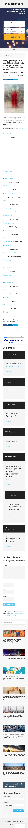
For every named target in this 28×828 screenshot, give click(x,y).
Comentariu (6, 565)
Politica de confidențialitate (20, 821)
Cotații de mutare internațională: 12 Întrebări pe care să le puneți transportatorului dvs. (13, 736)
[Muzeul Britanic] (14, 245)
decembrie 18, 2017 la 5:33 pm (11, 356)
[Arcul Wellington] (14, 283)
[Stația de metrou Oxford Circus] (14, 238)
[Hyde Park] (14, 297)
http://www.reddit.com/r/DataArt (13, 366)
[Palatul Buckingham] (14, 223)
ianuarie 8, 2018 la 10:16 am (10, 382)
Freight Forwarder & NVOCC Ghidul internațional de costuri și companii (13, 716)
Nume (5, 582)
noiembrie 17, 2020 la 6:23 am (11, 529)
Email (4, 589)
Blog (2, 821)
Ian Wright (14, 74)
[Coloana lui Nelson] (14, 208)
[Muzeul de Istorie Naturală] (14, 253)
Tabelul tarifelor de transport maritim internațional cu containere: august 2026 (12, 640)
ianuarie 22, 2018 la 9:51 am (12, 495)
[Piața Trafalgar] (14, 216)
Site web (5, 596)
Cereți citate (15, 37)
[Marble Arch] (14, 275)
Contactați (10, 821)
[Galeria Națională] (14, 260)
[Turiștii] (14, 312)
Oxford (8, 241)
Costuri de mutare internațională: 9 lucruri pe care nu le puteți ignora (14, 697)
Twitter (21, 823)
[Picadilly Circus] (14, 171)
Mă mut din (7, 796)
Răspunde (8, 371)
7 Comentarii (15, 329)
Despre (5, 821)
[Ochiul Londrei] (14, 201)
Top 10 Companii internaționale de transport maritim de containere (14, 754)
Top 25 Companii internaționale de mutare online (14, 659)
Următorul (18, 811)
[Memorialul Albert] (14, 290)
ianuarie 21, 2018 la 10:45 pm (11, 458)
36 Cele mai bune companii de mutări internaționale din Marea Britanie (13, 773)
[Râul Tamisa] (14, 305)
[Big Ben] (14, 186)
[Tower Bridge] (14, 134)
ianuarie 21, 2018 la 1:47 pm (10, 432)
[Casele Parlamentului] (14, 179)
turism (10, 329)
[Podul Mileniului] (14, 268)
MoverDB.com (14, 3)
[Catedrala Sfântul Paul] (14, 193)
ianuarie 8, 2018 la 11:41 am (10, 406)
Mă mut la (6, 802)
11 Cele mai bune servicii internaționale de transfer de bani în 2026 (14, 678)
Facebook (17, 823)
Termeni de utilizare (9, 823)
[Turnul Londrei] (14, 231)
